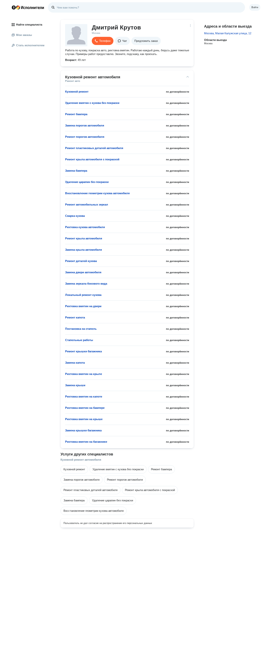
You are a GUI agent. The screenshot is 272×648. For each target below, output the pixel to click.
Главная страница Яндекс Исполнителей (28, 7)
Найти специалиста (29, 24)
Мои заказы (24, 34)
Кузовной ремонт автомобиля (81, 459)
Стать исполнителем (30, 45)
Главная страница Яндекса (14, 7)
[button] (102, 41)
